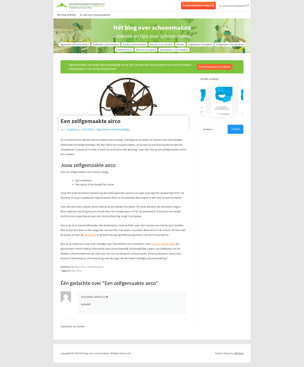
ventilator (90, 235)
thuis (79, 270)
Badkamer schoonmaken (106, 44)
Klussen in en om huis (161, 44)
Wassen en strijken (146, 49)
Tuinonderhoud (124, 49)
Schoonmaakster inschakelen (215, 66)
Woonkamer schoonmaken (174, 49)
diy (73, 270)
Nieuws (180, 44)
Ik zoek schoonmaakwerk (232, 5)
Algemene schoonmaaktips (74, 44)
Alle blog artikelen (66, 14)
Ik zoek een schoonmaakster (95, 14)
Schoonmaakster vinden (197, 5)
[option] (222, 102)
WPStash (238, 353)
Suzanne (72, 129)
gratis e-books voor (163, 243)
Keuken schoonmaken (134, 44)
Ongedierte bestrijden (200, 44)
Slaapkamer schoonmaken (230, 44)
